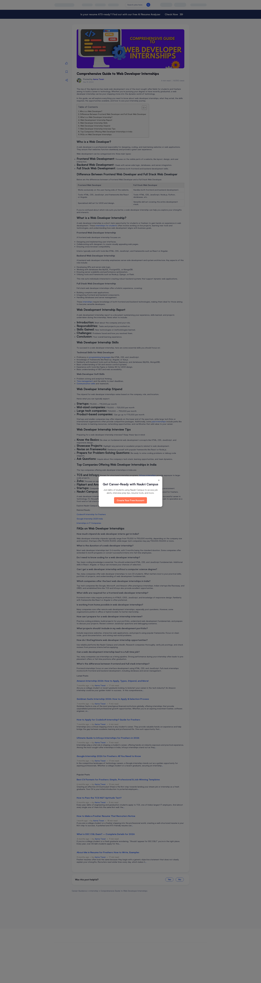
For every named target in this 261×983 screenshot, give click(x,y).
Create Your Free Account (130, 500)
